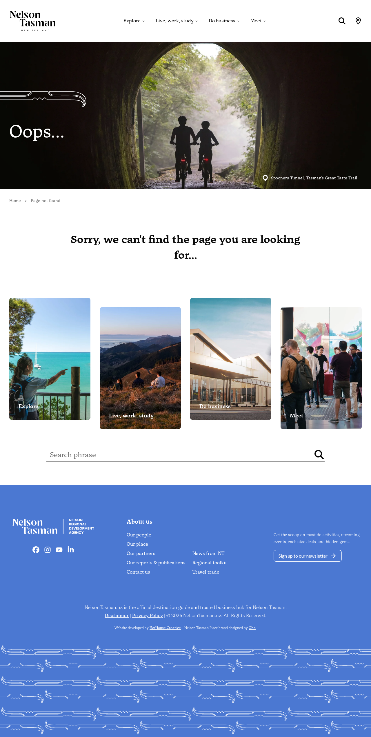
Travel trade (205, 572)
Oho (252, 628)
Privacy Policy (147, 615)
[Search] (342, 21)
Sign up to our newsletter (303, 555)
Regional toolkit (209, 562)
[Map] (358, 21)
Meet (256, 21)
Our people (139, 535)
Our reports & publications (156, 562)
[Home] (28, 21)
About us (139, 521)
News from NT (208, 553)
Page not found (45, 200)
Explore (132, 21)
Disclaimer (117, 615)
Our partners (141, 553)
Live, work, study (175, 21)
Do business (222, 21)
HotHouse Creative (165, 628)
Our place (137, 544)
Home (15, 200)
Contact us (138, 572)
